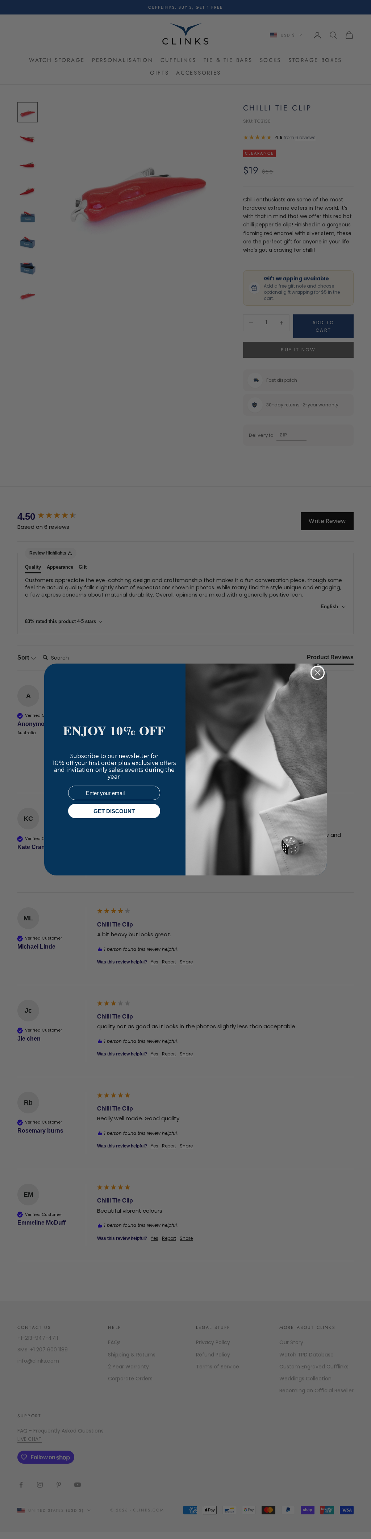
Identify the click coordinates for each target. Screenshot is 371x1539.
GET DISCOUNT (114, 811)
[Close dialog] (317, 672)
